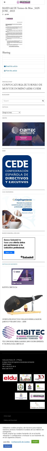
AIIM (7, 14)
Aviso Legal (7, 416)
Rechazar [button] (8, 446)
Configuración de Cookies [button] (20, 442)
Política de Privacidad (10, 420)
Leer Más (6, 442)
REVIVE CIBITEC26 (9, 287)
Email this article (11, 66)
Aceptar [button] (35, 441)
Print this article (11, 71)
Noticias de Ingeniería (9, 264)
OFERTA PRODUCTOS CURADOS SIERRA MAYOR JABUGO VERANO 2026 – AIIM (22, 320)
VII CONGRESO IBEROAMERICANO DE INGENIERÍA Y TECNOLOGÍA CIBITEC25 (23, 342)
